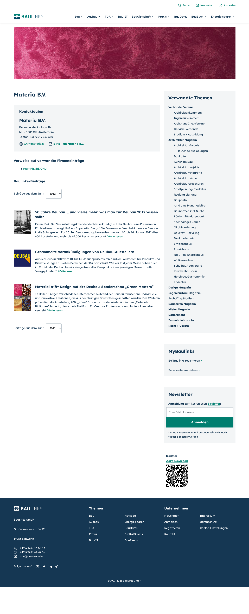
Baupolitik (180, 200)
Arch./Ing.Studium (181, 298)
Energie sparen (134, 521)
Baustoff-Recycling (186, 232)
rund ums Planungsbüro (190, 205)
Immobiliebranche (181, 320)
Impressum (207, 515)
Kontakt (169, 534)
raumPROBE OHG (35, 168)
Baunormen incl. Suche (189, 211)
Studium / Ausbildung (188, 134)
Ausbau (94, 521)
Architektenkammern (188, 112)
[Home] (49, 510)
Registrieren (172, 528)
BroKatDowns (134, 534)
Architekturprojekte (186, 167)
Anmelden (171, 521)
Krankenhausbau (185, 271)
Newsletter (171, 515)
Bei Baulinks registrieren (184, 360)
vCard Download (177, 461)
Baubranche (176, 314)
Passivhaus (181, 249)
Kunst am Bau (183, 161)
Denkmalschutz (184, 238)
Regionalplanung (185, 194)
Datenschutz (208, 521)
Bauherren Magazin (182, 304)
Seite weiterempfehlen (183, 370)
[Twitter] (39, 566)
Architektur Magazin (182, 140)
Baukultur (180, 156)
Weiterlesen (115, 236)
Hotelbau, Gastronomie (189, 276)
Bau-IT (123, 16)
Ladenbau (180, 282)
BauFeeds (131, 540)
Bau (91, 515)
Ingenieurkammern (187, 118)
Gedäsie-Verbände (186, 129)
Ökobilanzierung (185, 227)
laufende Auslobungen (193, 151)
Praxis (93, 534)
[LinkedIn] (51, 566)
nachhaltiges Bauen (187, 222)
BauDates (180, 16)
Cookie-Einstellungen (214, 528)
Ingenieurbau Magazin (184, 293)
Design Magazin (179, 287)
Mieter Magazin (179, 309)
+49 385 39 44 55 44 (32, 548)
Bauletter (214, 403)
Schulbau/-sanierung (188, 265)
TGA (91, 528)
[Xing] (57, 566)
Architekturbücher (186, 178)
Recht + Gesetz (178, 325)
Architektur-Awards (186, 145)
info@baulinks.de (31, 556)
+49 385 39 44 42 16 (32, 552)
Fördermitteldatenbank (189, 216)
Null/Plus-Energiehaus (189, 254)
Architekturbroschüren (189, 183)
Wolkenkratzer (183, 260)
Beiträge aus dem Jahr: (29, 193)
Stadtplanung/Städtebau (190, 189)
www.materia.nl (33, 143)
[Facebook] (45, 566)
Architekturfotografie (188, 172)
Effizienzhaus (183, 243)
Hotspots (131, 515)
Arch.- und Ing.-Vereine (189, 123)
